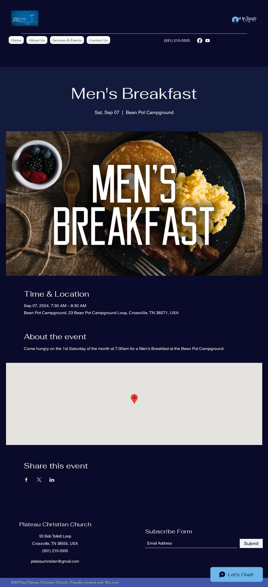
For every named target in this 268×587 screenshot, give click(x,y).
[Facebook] (199, 40)
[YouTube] (207, 40)
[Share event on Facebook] (26, 480)
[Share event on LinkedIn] (51, 480)
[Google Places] (215, 40)
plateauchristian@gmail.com (55, 561)
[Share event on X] (39, 480)
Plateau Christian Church (55, 524)
